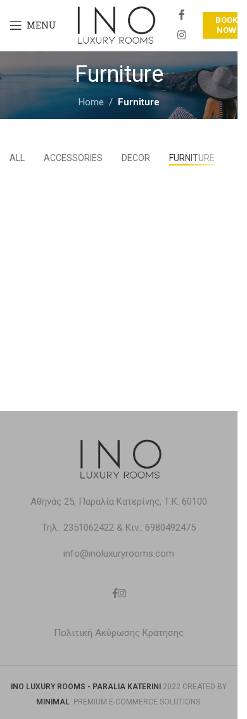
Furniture (139, 102)
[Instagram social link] (181, 35)
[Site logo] (114, 24)
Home (91, 102)
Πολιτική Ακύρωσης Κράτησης (119, 632)
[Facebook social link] (181, 15)
